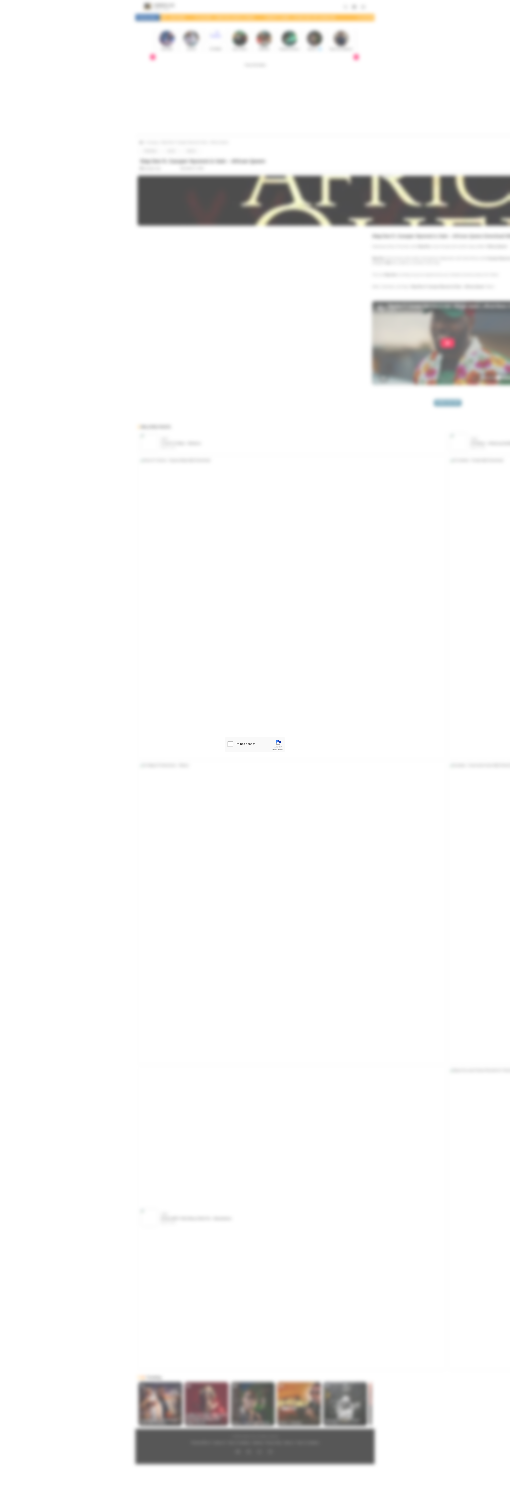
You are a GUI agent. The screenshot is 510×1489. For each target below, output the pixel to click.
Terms (280, 750)
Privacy (274, 750)
